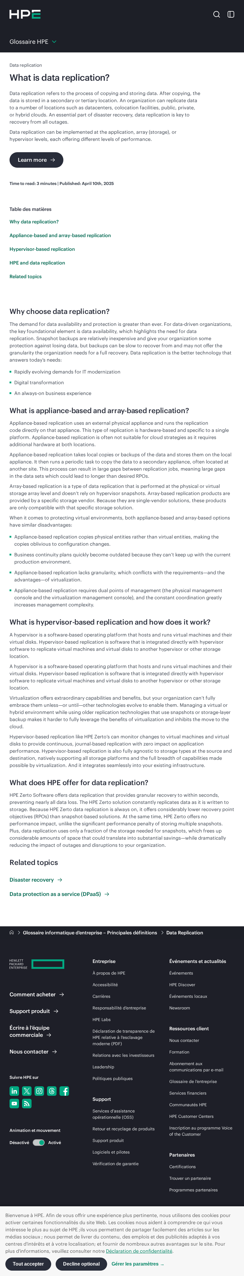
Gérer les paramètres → (138, 1263)
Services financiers (188, 1093)
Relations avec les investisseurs (123, 1055)
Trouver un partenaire (190, 1178)
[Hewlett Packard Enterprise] (25, 14)
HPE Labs (102, 1019)
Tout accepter (28, 1263)
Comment (33, 994)
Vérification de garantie (116, 1163)
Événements (181, 973)
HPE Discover (182, 984)
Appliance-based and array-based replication (60, 235)
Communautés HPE (188, 1104)
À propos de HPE (109, 973)
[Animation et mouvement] (39, 1142)
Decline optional (81, 1263)
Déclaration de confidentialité (139, 1251)
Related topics (26, 276)
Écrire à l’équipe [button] (29, 1031)
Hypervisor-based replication (42, 249)
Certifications (182, 1166)
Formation (179, 1052)
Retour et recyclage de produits (124, 1129)
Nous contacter (184, 1040)
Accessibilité (105, 984)
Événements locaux (188, 996)
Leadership (103, 1067)
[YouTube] (14, 1103)
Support (30, 1011)
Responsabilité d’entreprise (119, 1008)
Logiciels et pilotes (111, 1152)
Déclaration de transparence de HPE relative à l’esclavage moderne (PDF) (124, 1037)
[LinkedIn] (14, 1091)
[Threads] (52, 1091)
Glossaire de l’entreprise (193, 1081)
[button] (216, 14)
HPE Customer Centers (191, 1116)
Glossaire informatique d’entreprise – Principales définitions (90, 933)
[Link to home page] (12, 933)
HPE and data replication (37, 263)
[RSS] (27, 1103)
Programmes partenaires (193, 1190)
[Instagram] (39, 1091)
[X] (27, 1091)
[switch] (35, 1142)
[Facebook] (64, 1091)
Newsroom (179, 1008)
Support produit (108, 1140)
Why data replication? (34, 222)
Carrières (101, 996)
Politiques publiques (113, 1078)
